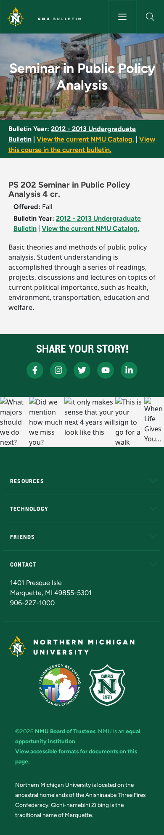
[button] (150, 17)
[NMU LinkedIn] (129, 370)
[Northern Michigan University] (15, 17)
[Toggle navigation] (122, 17)
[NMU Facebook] (34, 370)
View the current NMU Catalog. (85, 139)
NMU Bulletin (60, 19)
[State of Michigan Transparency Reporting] (60, 685)
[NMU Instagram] (58, 370)
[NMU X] (82, 370)
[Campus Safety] (107, 685)
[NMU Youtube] (105, 370)
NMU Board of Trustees (65, 731)
